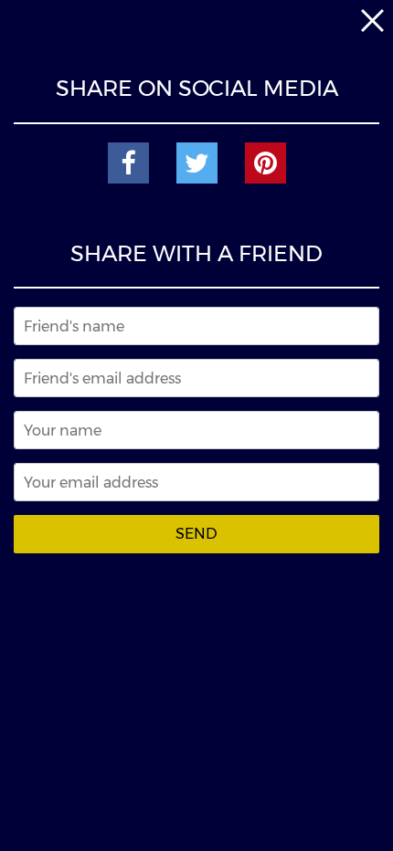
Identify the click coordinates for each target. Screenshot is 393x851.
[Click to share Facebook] (128, 163)
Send (196, 533)
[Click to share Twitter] (197, 163)
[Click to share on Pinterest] (265, 163)
